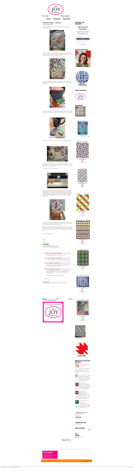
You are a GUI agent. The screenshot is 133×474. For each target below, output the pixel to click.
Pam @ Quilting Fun (48, 258)
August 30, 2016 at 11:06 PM (56, 253)
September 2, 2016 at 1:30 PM (54, 269)
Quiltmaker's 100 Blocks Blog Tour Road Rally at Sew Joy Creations (84, 365)
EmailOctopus (85, 44)
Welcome (66, 19)
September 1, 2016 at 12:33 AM (54, 263)
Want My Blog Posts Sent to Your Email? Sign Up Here (82, 413)
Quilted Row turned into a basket (84, 375)
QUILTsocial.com (67, 190)
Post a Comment (47, 278)
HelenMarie (47, 263)
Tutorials (56, 19)
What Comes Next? (48, 253)
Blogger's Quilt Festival (83, 383)
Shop (48, 19)
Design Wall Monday (82, 391)
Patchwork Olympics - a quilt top (51, 23)
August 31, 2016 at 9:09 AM (56, 258)
